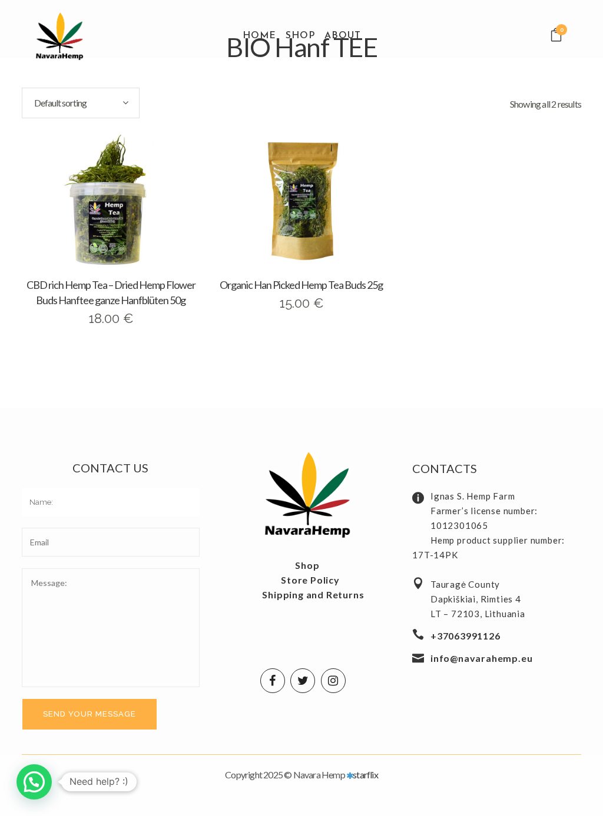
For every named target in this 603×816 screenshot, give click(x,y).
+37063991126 (465, 635)
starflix (365, 774)
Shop (307, 565)
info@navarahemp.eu (481, 658)
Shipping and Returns (313, 594)
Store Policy (310, 579)
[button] (34, 782)
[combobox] (81, 103)
